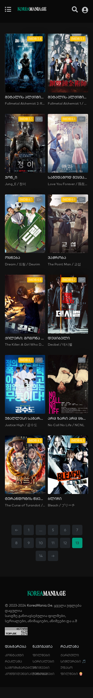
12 (65, 543)
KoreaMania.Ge (39, 605)
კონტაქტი (14, 655)
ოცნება (12, 258)
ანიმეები (41, 667)
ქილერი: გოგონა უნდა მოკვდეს (25, 338)
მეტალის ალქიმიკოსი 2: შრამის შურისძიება (25, 97)
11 (53, 543)
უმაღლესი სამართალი (25, 418)
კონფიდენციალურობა (26, 674)
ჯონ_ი (11, 177)
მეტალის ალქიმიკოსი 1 (68, 97)
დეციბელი (59, 338)
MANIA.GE (32, 9)
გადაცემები (44, 674)
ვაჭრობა (57, 258)
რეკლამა (13, 661)
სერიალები (43, 661)
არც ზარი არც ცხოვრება (68, 418)
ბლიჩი (54, 499)
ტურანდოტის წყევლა (25, 499)
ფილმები (41, 655)
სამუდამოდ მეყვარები (68, 177)
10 (41, 543)
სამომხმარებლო (20, 667)
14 (41, 556)
